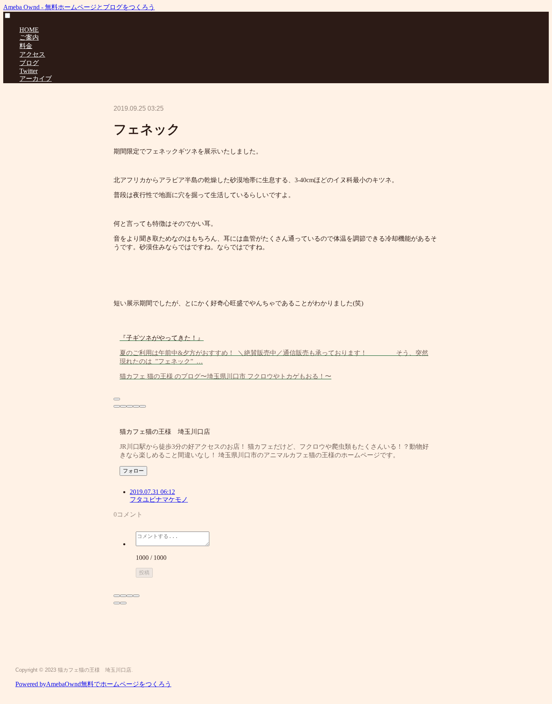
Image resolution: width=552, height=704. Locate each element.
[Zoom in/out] (136, 596)
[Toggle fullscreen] (129, 596)
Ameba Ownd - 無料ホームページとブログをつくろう (79, 7)
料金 (25, 45)
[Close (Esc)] (117, 596)
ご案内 (29, 37)
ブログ (29, 62)
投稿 (144, 573)
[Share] (123, 596)
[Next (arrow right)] (123, 603)
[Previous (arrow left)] (117, 603)
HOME (29, 29)
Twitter (28, 70)
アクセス (32, 54)
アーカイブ (35, 78)
